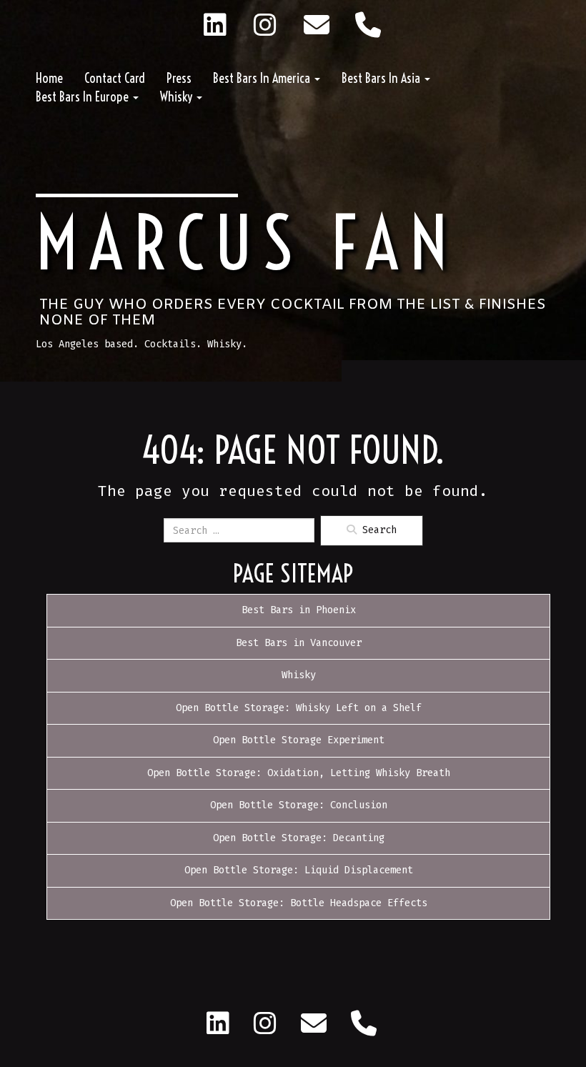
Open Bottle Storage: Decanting (298, 838)
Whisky (177, 97)
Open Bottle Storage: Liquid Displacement (298, 870)
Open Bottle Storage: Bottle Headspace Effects (298, 903)
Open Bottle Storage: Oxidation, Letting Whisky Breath (298, 773)
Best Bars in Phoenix (299, 610)
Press (179, 78)
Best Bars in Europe (83, 97)
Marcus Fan (247, 243)
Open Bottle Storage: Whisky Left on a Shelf (299, 708)
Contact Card (114, 78)
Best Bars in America (263, 78)
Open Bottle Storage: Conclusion (298, 805)
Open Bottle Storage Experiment (298, 740)
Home (49, 78)
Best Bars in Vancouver (299, 643)
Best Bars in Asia (382, 78)
